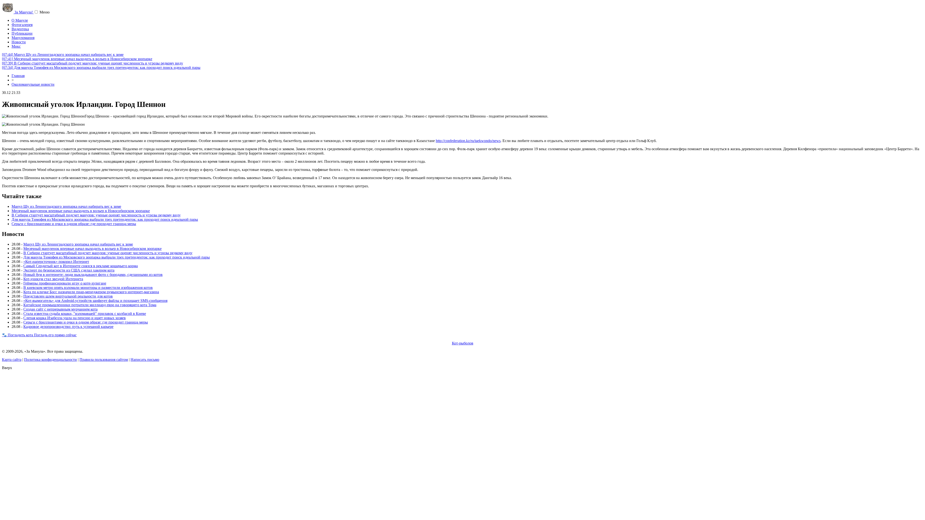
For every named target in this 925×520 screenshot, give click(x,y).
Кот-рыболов (462, 343)
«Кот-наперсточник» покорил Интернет (56, 262)
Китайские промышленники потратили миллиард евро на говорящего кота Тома (89, 305)
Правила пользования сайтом (103, 360)
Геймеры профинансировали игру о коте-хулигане (64, 283)
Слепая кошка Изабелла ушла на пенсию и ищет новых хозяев (74, 318)
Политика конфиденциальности (50, 360)
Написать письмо (145, 360)
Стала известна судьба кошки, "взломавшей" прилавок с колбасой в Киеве (84, 314)
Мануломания (23, 38)
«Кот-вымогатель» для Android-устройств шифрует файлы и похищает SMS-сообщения (95, 301)
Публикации (22, 33)
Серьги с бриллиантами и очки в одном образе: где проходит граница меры (74, 224)
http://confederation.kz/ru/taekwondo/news (468, 141)
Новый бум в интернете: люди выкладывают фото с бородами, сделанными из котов (93, 275)
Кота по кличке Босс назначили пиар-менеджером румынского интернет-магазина (91, 292)
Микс (16, 46)
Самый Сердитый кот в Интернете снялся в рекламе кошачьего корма (80, 266)
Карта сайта (11, 360)
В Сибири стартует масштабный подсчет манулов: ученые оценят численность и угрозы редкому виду (92, 63)
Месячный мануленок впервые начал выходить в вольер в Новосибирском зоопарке (77, 59)
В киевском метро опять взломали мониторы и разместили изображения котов (88, 288)
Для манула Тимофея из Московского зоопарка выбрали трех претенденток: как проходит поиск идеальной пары (101, 67)
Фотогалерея (22, 25)
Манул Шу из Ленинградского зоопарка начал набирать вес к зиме (63, 54)
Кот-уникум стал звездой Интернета (53, 279)
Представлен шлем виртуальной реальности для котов (68, 296)
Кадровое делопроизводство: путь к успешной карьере (68, 327)
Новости (19, 42)
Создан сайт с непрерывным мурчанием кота (60, 309)
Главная (18, 76)
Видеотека (20, 29)
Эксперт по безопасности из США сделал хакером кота (68, 270)
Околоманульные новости (33, 84)
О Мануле (20, 20)
